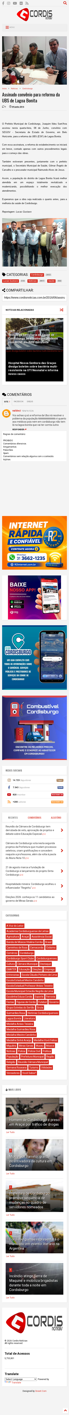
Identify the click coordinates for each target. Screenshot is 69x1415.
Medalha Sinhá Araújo (19, 1040)
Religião (11, 1062)
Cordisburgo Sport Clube (20, 958)
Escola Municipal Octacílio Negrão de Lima (30, 991)
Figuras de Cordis (26, 1002)
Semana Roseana (17, 1067)
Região (50, 1056)
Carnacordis (37, 947)
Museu (40, 1045)
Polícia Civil (34, 1051)
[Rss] (27, 3)
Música (50, 1045)
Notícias (14, 89)
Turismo (33, 1067)
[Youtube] (15, 3)
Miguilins (11, 1045)
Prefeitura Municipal (32, 1056)
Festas (10, 1002)
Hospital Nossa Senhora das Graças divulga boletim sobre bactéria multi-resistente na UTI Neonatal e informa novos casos (33, 368)
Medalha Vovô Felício (45, 1040)
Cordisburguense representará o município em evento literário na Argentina (34, 1244)
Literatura (29, 1018)
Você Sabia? (29, 1073)
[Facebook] (3, 3)
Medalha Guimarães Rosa (21, 1029)
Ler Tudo (10, 1132)
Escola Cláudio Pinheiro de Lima (39, 974)
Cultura (11, 964)
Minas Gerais (26, 1045)
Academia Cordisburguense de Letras (28, 931)
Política (47, 1051)
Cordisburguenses (46, 958)
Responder (18, 429)
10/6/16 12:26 (27, 411)
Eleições (37, 969)
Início (4, 89)
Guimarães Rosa (16, 1013)
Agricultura (13, 936)
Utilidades (46, 1067)
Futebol (42, 1002)
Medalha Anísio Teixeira (20, 1024)
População (12, 1056)
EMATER (11, 969)
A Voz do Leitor (15, 925)
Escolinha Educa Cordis (19, 996)
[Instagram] (8, 3)
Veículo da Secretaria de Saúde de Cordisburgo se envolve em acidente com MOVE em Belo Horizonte (33, 338)
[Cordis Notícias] (34, 19)
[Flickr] (21, 3)
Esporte (39, 996)
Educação (24, 969)
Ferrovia (50, 996)
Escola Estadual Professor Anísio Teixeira (30, 985)
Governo (54, 1002)
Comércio (12, 953)
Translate (16, 1382)
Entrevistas (13, 974)
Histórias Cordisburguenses (43, 1013)
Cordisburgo (27, 89)
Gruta (40, 1007)
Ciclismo (51, 947)
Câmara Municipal (27, 964)
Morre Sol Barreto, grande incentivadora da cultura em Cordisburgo (30, 1161)
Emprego (49, 969)
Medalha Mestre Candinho (21, 1034)
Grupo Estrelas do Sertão (20, 1007)
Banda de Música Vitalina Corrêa (25, 942)
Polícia (21, 1051)
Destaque (45, 964)
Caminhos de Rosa (17, 947)
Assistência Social (41, 936)
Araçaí (25, 936)
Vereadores (13, 1073)
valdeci (16, 410)
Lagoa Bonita (14, 1018)
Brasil (48, 942)
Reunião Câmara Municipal (33, 1062)
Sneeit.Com (41, 1391)
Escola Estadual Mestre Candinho (25, 980)
